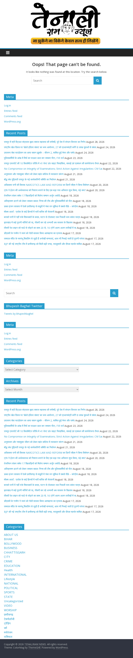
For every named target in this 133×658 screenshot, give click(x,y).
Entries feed (10, 110)
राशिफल (8, 637)
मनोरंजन (8, 632)
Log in (7, 105)
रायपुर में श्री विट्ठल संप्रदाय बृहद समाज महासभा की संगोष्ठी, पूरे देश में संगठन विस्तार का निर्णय (45, 141)
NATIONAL (11, 583)
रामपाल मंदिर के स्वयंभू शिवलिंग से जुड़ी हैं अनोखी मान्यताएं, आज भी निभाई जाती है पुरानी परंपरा (44, 238)
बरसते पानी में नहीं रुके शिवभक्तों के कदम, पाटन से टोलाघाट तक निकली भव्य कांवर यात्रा (42, 217)
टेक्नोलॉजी (9, 619)
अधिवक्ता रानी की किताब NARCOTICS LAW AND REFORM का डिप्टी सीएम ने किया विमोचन (46, 184)
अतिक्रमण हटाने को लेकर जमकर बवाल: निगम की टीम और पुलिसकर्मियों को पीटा (38, 201)
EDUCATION (12, 566)
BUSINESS (10, 548)
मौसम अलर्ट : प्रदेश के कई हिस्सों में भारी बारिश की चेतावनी (29, 211)
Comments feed (13, 116)
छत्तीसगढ (8, 614)
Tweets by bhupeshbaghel (18, 313)
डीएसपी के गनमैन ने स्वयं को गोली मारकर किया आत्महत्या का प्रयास (33, 233)
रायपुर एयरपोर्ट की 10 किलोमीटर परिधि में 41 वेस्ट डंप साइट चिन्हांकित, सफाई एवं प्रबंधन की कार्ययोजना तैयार (51, 163)
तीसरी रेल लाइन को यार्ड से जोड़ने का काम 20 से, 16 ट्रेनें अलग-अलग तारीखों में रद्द (40, 227)
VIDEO (8, 606)
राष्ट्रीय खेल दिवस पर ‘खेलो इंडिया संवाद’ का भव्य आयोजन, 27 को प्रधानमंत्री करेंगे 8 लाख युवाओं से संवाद (50, 147)
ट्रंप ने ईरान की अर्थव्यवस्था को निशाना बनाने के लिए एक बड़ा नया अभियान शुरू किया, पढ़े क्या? (45, 190)
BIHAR (8, 539)
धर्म (5, 628)
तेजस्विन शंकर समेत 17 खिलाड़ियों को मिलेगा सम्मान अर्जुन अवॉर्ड (32, 195)
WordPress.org (12, 121)
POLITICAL (11, 588)
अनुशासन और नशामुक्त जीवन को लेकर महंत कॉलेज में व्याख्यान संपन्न (34, 174)
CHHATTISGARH (14, 552)
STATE (8, 597)
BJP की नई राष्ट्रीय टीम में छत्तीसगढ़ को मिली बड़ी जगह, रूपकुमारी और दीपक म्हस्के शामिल (43, 243)
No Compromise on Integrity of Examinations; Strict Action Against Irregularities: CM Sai (53, 168)
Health (8, 570)
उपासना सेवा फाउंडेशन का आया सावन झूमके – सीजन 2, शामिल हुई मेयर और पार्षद (39, 152)
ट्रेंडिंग (7, 623)
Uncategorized (13, 601)
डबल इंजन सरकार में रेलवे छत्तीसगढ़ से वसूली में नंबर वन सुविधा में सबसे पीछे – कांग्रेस (41, 206)
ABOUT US (11, 535)
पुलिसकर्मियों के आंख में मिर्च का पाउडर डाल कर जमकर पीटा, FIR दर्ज (34, 158)
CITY (7, 557)
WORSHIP (10, 610)
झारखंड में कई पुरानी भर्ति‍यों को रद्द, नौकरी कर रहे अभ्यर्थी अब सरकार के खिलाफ (38, 222)
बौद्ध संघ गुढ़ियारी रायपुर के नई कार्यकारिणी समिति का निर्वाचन (30, 179)
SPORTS (9, 592)
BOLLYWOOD (12, 544)
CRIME (8, 561)
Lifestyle (9, 579)
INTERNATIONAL (15, 575)
